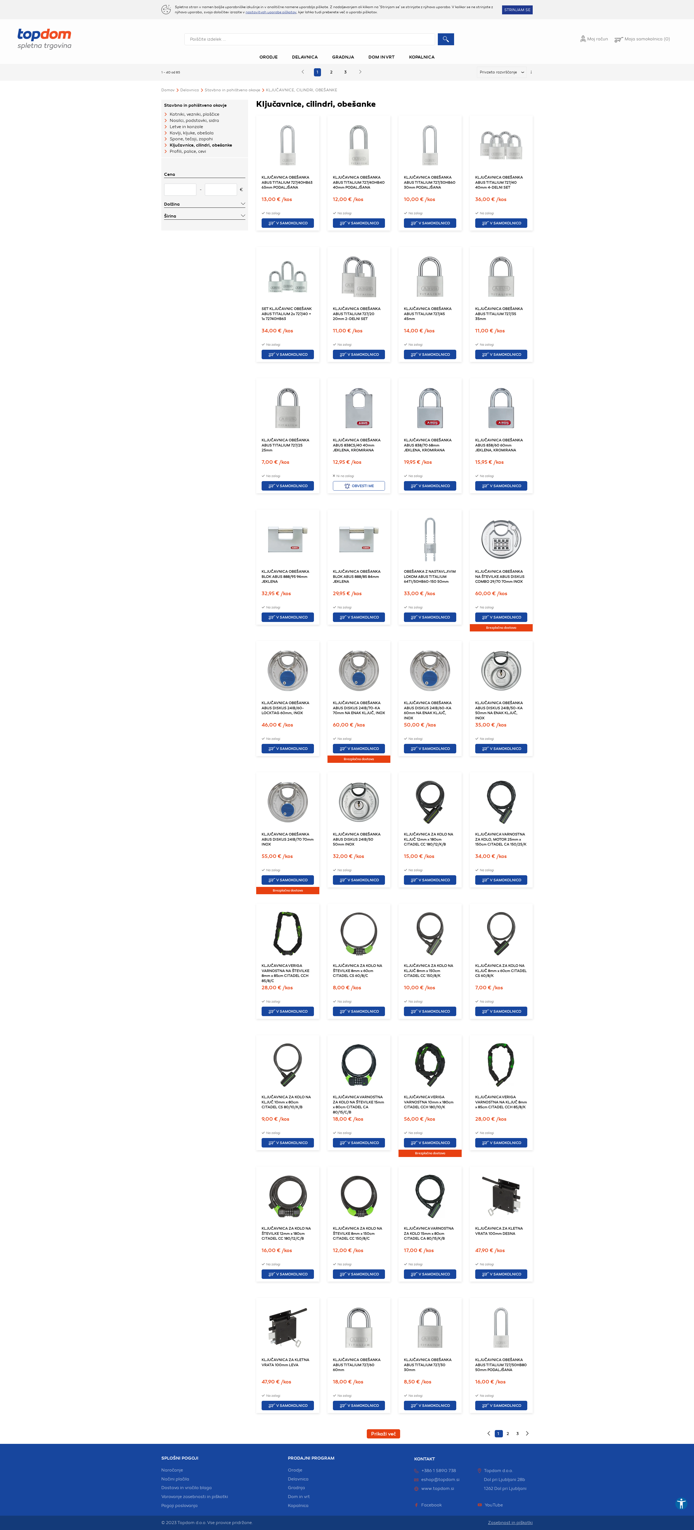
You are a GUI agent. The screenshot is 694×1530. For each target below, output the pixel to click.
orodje (295, 1470)
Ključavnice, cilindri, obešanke (301, 90)
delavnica (298, 1479)
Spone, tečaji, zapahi (191, 139)
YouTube (494, 1505)
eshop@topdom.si (440, 1479)
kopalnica (298, 1505)
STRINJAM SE (517, 10)
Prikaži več (383, 1434)
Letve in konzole (186, 126)
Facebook (431, 1505)
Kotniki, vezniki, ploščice (194, 114)
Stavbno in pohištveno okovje (232, 90)
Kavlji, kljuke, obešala (192, 133)
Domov (168, 90)
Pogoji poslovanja (179, 1505)
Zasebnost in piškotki (510, 1522)
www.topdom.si (437, 1488)
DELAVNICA (189, 90)
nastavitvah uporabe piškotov (271, 12)
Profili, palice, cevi (188, 151)
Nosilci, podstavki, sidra (194, 120)
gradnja (296, 1487)
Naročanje (172, 1470)
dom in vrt (299, 1496)
